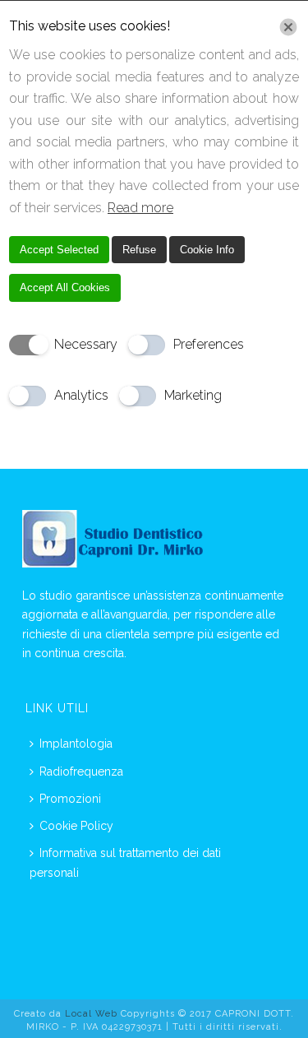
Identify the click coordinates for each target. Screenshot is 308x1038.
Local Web (93, 1013)
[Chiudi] (288, 27)
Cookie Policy (76, 825)
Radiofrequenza (81, 771)
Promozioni (70, 798)
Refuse (139, 249)
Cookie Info (207, 249)
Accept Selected (59, 249)
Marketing (193, 395)
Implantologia (76, 743)
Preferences (208, 344)
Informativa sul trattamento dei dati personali (125, 862)
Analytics (81, 395)
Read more (140, 207)
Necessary (85, 344)
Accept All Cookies (65, 287)
